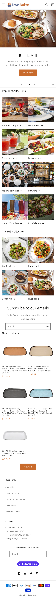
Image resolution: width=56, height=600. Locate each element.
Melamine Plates (10, 190)
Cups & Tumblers (10, 223)
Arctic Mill (7, 266)
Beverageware (9, 158)
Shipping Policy (12, 493)
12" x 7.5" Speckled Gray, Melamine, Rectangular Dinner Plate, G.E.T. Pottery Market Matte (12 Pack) (14, 412)
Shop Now (28, 72)
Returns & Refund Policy (16, 499)
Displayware (34, 158)
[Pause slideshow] (53, 84)
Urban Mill (7, 298)
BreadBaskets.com (30, 595)
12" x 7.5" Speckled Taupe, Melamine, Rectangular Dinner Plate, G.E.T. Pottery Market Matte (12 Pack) (14, 370)
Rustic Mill (33, 298)
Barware (32, 190)
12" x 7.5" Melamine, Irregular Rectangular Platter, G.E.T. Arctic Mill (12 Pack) (14, 453)
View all (28, 466)
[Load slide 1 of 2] (26, 84)
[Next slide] (34, 84)
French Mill (33, 266)
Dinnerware (34, 125)
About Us (9, 487)
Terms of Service (12, 511)
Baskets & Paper (10, 125)
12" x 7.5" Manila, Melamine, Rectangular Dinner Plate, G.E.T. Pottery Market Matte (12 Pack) (40, 369)
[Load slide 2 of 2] (29, 84)
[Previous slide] (22, 84)
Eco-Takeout (34, 223)
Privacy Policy (11, 505)
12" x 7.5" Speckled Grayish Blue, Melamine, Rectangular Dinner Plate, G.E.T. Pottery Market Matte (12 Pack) (40, 412)
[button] (3, 5)
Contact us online (13, 527)
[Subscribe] (47, 326)
